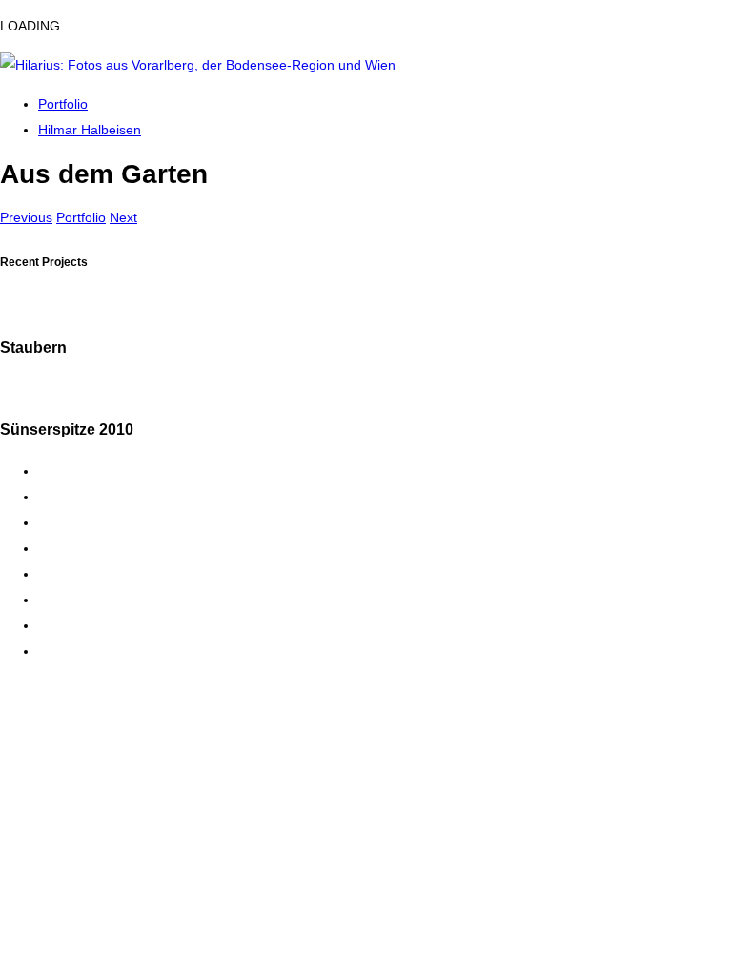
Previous (26, 217)
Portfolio (63, 104)
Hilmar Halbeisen (89, 129)
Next (123, 217)
